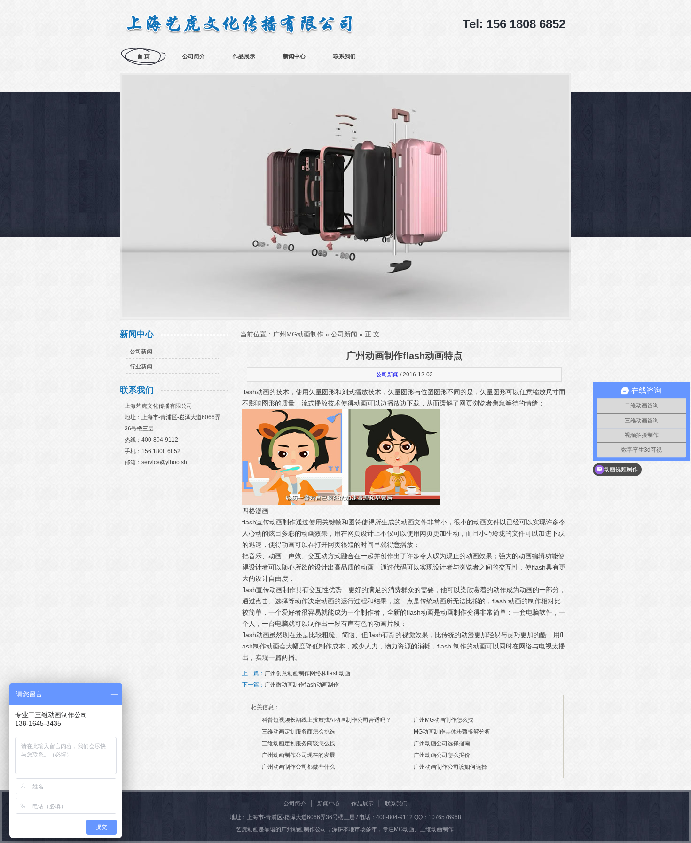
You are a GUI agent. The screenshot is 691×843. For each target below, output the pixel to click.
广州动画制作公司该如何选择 (450, 767)
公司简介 (193, 56)
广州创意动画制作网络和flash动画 (307, 673)
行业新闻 (141, 366)
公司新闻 (141, 351)
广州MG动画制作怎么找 (443, 720)
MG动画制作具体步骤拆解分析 (452, 731)
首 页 (143, 56)
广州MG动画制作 (298, 334)
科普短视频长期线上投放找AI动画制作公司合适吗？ (326, 720)
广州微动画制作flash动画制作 (302, 684)
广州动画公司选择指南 (442, 743)
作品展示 (244, 56)
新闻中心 (294, 56)
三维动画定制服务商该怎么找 (298, 743)
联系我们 (344, 56)
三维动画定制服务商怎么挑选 (298, 731)
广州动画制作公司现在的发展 (298, 755)
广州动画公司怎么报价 (442, 755)
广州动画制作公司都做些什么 (298, 767)
